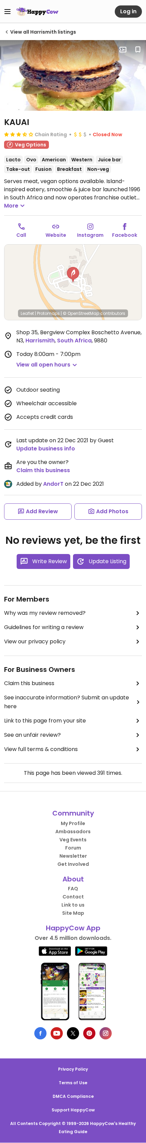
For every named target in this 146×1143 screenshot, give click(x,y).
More (11, 206)
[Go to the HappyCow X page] (73, 1033)
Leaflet (27, 313)
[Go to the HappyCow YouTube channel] (57, 1033)
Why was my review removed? (45, 613)
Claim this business (43, 470)
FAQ (73, 888)
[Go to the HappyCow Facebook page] (40, 1033)
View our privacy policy (35, 641)
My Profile (73, 823)
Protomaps (48, 313)
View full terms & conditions (41, 749)
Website (55, 235)
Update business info (45, 448)
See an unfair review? (32, 735)
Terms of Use (73, 1083)
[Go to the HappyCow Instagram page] (105, 1033)
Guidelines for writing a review (44, 627)
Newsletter (73, 856)
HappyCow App (73, 928)
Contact (73, 896)
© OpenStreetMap (81, 313)
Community (73, 813)
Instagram (90, 235)
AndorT (53, 484)
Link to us (73, 904)
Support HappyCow (73, 1110)
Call (21, 235)
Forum (73, 847)
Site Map (73, 913)
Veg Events (73, 839)
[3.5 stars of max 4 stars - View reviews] (18, 134)
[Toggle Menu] (7, 11)
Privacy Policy (73, 1069)
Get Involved (73, 864)
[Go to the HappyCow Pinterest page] (89, 1033)
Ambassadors (73, 831)
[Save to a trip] (123, 49)
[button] (73, 275)
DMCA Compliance (73, 1096)
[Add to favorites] (138, 49)
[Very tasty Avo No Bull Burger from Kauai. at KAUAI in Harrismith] (73, 75)
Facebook (124, 235)
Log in (128, 11)
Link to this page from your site (45, 721)
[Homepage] (37, 11)
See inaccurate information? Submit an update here (66, 702)
